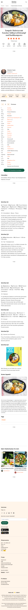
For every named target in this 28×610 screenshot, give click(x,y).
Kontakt (2, 566)
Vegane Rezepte (7, 5)
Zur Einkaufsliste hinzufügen (14, 170)
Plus (3, 550)
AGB (2, 561)
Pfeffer (8, 123)
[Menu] (2, 2)
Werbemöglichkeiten (5, 581)
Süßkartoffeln (10, 125)
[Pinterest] (11, 513)
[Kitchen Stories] (14, 2)
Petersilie (9, 110)
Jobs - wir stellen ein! (5, 542)
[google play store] (14, 533)
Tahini (8, 156)
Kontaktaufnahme (5, 584)
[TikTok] (7, 513)
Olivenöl (9, 127)
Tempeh (9, 113)
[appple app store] (14, 530)
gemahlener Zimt (11, 160)
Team (2, 546)
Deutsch (3, 572)
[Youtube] (9, 513)
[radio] (8, 38)
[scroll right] (27, 459)
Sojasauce (9, 121)
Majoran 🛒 (10, 119)
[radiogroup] (14, 38)
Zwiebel (9, 108)
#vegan (3, 419)
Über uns (3, 544)
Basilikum (9, 133)
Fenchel (9, 164)
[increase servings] (8, 104)
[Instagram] (4, 513)
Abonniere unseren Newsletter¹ (8, 516)
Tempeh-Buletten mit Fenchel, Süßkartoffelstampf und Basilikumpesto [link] (18, 5)
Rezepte (2, 5)
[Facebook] (2, 513)
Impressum (3, 559)
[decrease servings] (2, 104)
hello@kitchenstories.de (21, 596)
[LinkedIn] (14, 513)
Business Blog (4, 582)
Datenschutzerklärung (6, 563)
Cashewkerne (10, 148)
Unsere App (3, 549)
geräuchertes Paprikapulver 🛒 (14, 117)
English (7, 572)
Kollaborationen (4, 547)
